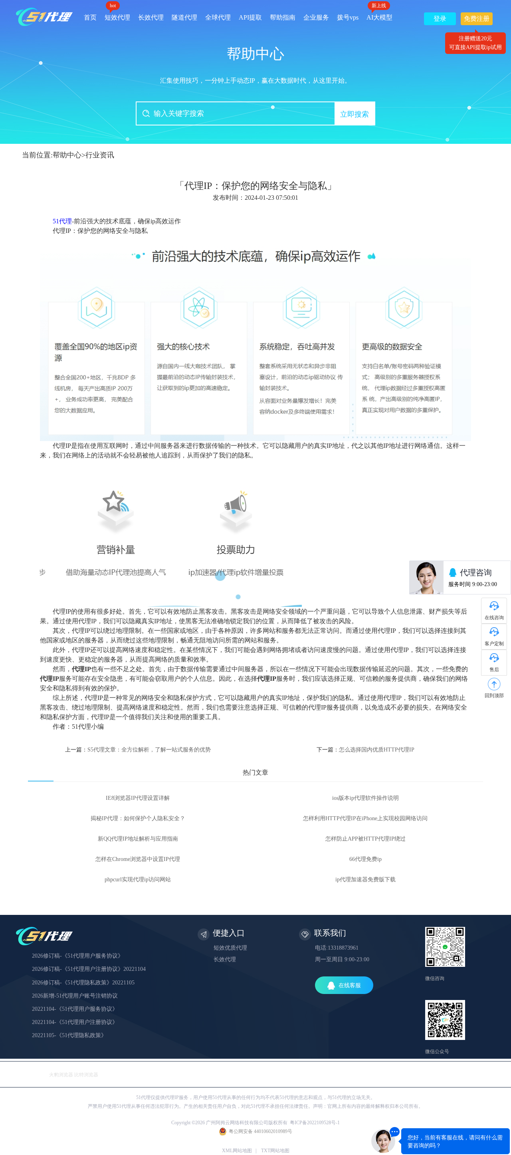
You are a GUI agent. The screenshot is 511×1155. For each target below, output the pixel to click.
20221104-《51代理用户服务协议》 (75, 1009)
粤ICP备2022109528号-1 (315, 1122)
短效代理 (117, 14)
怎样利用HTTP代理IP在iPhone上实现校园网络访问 (365, 818)
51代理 (62, 221)
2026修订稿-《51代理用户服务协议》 (77, 956)
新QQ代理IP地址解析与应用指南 (138, 839)
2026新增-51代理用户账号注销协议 (75, 996)
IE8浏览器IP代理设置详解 (138, 798)
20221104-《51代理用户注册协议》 (75, 1022)
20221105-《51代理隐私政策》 (69, 1035)
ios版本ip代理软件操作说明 (365, 798)
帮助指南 (282, 17)
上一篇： (138, 750)
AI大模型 (379, 14)
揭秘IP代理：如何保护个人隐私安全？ (138, 818)
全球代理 (218, 17)
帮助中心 (67, 155)
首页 (90, 17)
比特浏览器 (86, 1074)
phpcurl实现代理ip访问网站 (138, 880)
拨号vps (347, 17)
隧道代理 (184, 17)
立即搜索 (354, 114)
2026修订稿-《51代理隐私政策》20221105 (83, 983)
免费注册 (477, 20)
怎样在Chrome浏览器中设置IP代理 (137, 859)
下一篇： (365, 750)
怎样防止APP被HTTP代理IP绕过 (365, 839)
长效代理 (151, 17)
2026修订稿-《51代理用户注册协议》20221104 (89, 969)
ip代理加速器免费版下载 (365, 880)
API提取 (250, 17)
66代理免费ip (365, 859)
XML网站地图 (237, 1150)
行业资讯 (99, 155)
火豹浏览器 (61, 1074)
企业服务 (316, 17)
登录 (440, 18)
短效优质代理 (230, 948)
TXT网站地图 (275, 1150)
